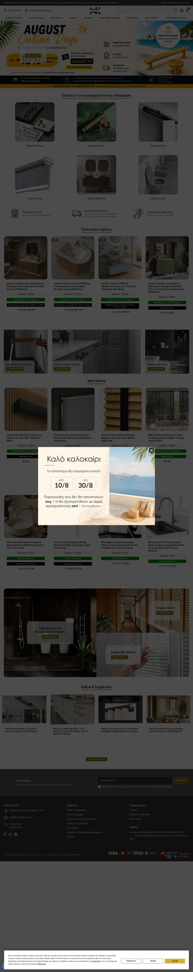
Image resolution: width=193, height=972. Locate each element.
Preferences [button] (41, 964)
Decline (153, 961)
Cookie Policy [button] (96, 961)
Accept (175, 961)
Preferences (131, 961)
